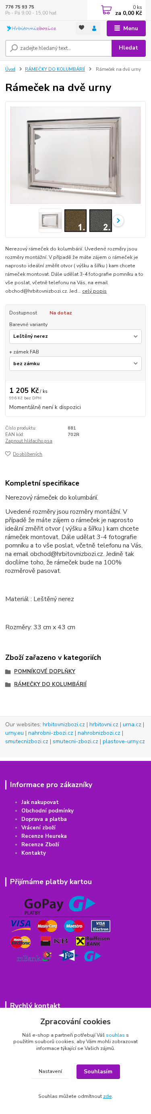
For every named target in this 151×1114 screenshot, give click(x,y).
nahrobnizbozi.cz (99, 733)
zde (107, 1096)
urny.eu (14, 733)
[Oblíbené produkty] (82, 27)
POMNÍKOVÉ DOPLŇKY (44, 671)
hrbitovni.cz (103, 724)
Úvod (10, 69)
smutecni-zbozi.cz (75, 741)
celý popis (94, 291)
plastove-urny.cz (124, 741)
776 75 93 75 (19, 7)
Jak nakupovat (40, 802)
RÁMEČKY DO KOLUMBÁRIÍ (55, 69)
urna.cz (132, 724)
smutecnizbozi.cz (26, 741)
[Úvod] (34, 28)
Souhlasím (98, 1071)
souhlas (115, 1035)
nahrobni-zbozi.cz (50, 733)
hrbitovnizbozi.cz (64, 724)
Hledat (128, 48)
